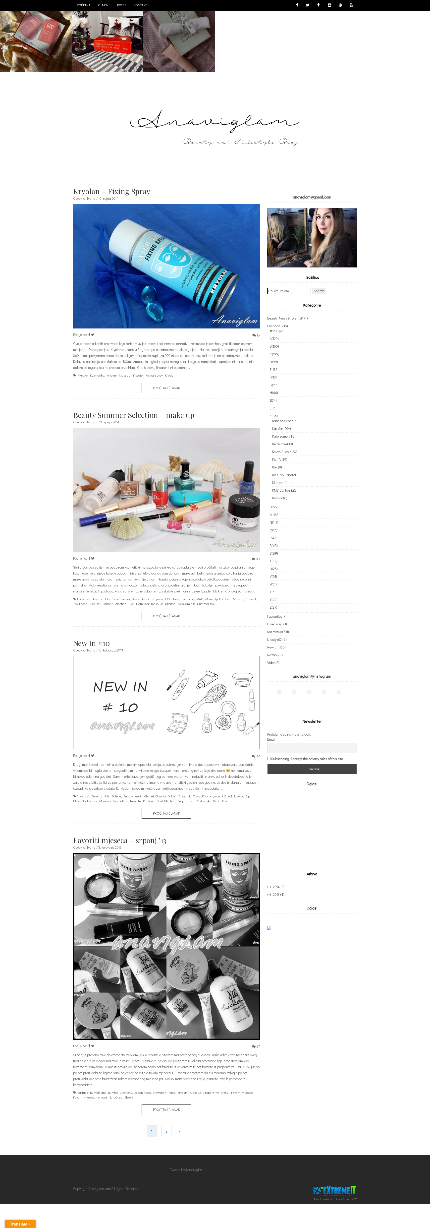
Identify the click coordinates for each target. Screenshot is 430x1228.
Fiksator (82, 375)
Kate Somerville (285, 436)
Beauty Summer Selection (108, 603)
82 (258, 756)
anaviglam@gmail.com (312, 196)
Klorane (279, 482)
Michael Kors (174, 603)
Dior (131, 603)
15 (258, 335)
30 (258, 558)
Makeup (124, 375)
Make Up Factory (85, 801)
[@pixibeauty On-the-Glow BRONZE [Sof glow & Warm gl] (274, 696)
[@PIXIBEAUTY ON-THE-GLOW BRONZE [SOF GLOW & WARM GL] (36, 36)
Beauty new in (133, 796)
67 (258, 1046)
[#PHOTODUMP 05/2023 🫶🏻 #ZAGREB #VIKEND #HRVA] (251, 36)
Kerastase (282, 444)
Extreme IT (350, 1199)
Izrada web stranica (327, 1199)
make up (157, 603)
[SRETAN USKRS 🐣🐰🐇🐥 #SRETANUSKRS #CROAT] (394, 36)
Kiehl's (279, 459)
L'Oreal (227, 796)
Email (271, 739)
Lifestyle (277, 639)
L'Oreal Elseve (123, 1097)
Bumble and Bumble (104, 1092)
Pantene (149, 801)
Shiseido (251, 599)
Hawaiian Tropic (164, 1092)
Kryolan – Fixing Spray (111, 191)
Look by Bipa (243, 796)
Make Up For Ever (218, 599)
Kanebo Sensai (285, 420)
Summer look (206, 603)
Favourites (277, 616)
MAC (199, 599)
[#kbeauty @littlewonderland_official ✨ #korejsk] (289, 696)
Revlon (200, 801)
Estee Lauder (121, 599)
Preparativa (185, 801)
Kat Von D (281, 428)
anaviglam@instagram (312, 676)
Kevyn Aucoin (141, 599)
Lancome (188, 599)
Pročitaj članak (166, 388)
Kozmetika (97, 375)
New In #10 (91, 643)
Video (273, 662)
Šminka (190, 603)
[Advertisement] (309, 829)
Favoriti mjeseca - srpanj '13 (92, 1097)
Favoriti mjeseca (242, 1092)
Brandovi (277, 325)
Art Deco (213, 801)
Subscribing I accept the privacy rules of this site (307, 758)
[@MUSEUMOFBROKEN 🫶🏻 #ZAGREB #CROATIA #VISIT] (322, 36)
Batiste (116, 796)
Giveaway (277, 624)
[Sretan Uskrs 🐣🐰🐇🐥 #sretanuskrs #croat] (349, 696)
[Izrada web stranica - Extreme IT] (335, 1191)
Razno (275, 654)
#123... (276, 330)
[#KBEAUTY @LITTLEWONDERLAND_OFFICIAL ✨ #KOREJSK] (107, 36)
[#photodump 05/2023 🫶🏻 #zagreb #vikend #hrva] (319, 696)
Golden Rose (176, 796)
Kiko (205, 796)
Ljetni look (143, 603)
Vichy (224, 1092)
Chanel (149, 796)
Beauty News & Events (287, 318)
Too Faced (80, 603)
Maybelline (120, 801)
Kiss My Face (284, 474)
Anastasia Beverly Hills (93, 599)
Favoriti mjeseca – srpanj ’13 (119, 840)
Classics (160, 796)
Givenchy (126, 1092)
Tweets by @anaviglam (187, 1169)
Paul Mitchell (166, 801)
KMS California (285, 490)
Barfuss (82, 1092)
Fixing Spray (154, 375)
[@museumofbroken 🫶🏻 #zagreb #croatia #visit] (334, 696)
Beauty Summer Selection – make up (133, 415)
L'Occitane (172, 599)
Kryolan (112, 375)
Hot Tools (194, 796)
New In (135, 801)
